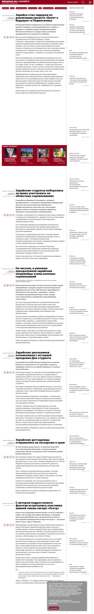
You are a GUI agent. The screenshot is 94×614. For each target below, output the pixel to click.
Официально (11, 353)
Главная (4, 15)
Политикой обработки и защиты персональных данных (65, 593)
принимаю (54, 608)
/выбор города (72, 2)
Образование (11, 15)
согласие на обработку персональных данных (65, 589)
